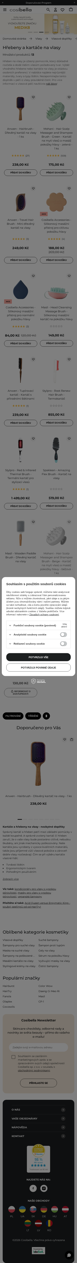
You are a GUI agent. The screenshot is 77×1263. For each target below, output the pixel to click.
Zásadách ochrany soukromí (44, 614)
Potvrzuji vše (38, 657)
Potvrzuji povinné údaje (38, 667)
